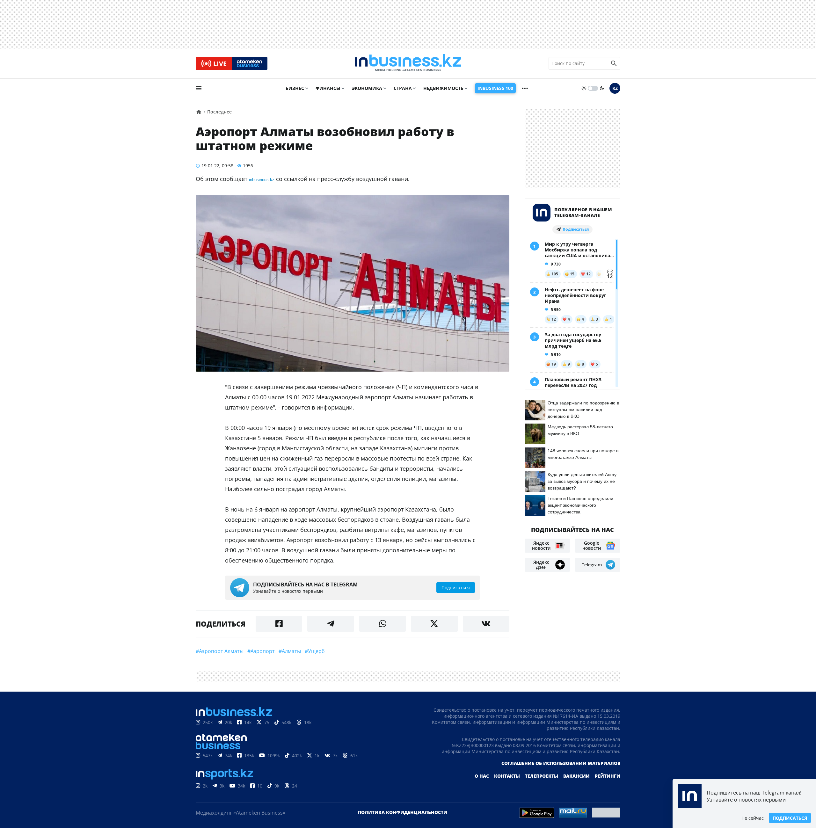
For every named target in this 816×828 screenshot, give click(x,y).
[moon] (601, 88)
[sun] (583, 88)
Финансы (328, 88)
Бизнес (295, 88)
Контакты (507, 776)
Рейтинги (607, 776)
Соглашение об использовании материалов (560, 763)
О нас (482, 776)
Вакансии (576, 776)
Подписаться (790, 818)
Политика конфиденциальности (402, 812)
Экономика (367, 88)
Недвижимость (443, 88)
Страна (403, 88)
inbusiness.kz (261, 179)
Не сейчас (752, 818)
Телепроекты (541, 776)
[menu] (198, 88)
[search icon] (614, 63)
